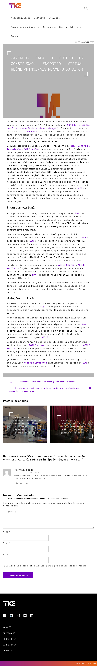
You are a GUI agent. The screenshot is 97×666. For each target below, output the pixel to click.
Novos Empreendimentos (25, 27)
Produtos (8, 639)
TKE (84, 237)
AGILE (44, 337)
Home (5, 627)
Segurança (49, 27)
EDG (77, 213)
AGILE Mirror (66, 265)
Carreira (8, 645)
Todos (14, 36)
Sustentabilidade (70, 27)
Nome (6, 532)
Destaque (39, 18)
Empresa (7, 633)
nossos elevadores (35, 362)
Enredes (32, 131)
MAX (34, 274)
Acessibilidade (20, 18)
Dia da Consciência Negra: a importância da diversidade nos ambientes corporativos (44, 389)
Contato (7, 650)
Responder (23, 483)
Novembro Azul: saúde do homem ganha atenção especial (49, 382)
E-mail (8, 543)
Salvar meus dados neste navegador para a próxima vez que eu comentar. (47, 566)
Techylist (20, 469)
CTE (80, 188)
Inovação (54, 18)
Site (5, 554)
